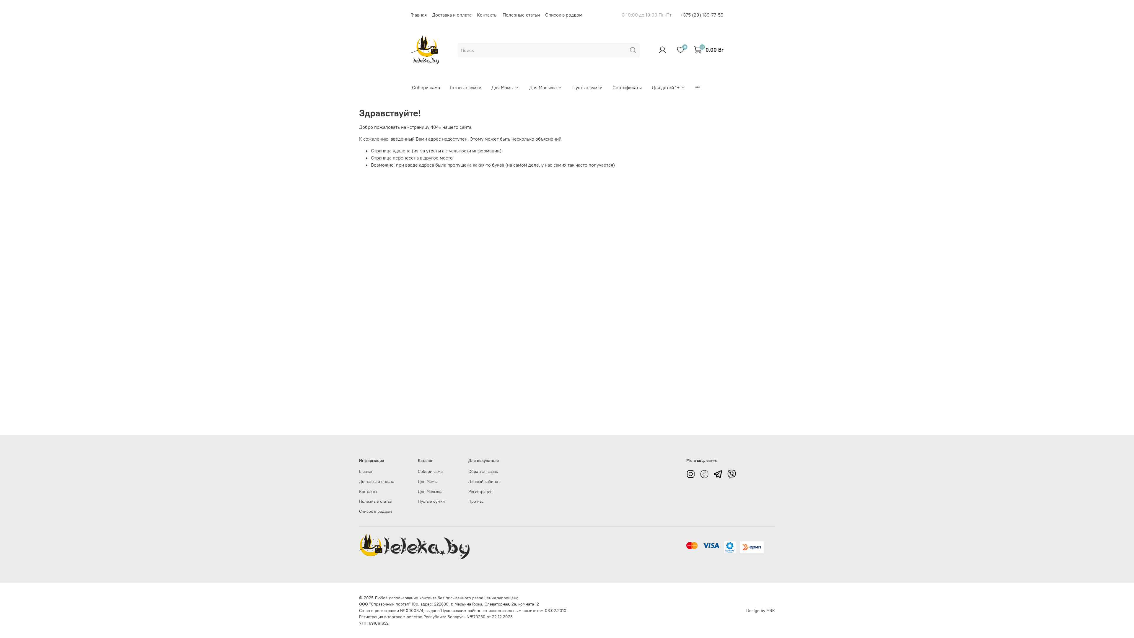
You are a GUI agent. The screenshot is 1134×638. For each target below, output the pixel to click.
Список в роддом (563, 15)
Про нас (476, 501)
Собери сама (426, 87)
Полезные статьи (521, 15)
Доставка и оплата (452, 15)
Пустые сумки (587, 87)
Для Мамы (502, 87)
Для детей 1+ (666, 87)
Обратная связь (483, 471)
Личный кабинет (484, 481)
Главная (418, 15)
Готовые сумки (465, 87)
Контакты (487, 15)
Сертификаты (627, 87)
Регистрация (480, 491)
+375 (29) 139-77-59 (702, 15)
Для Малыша (543, 87)
